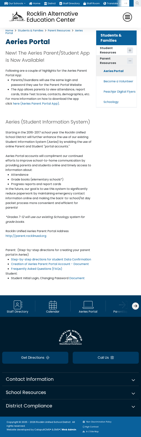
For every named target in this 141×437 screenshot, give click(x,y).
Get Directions (33, 357)
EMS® (57, 429)
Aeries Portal (114, 71)
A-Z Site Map (92, 431)
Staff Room (93, 3)
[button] (17, 3)
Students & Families (30, 30)
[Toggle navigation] (127, 17)
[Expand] (130, 50)
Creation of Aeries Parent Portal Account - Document (50, 264)
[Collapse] (130, 61)
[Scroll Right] (135, 306)
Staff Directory (71, 3)
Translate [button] (113, 3)
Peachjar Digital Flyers (119, 91)
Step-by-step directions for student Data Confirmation (51, 259)
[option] (14, 3)
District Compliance (29, 405)
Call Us (104, 357)
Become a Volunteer (118, 81)
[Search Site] (137, 3)
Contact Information (30, 379)
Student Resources (108, 50)
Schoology (111, 102)
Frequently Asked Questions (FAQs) (36, 269)
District (52, 3)
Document (76, 278)
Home (36, 3)
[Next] (122, 3)
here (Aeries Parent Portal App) (36, 103)
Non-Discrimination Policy (98, 421)
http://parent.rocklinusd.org (26, 236)
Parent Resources (59, 30)
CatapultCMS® (42, 429)
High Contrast (92, 426)
